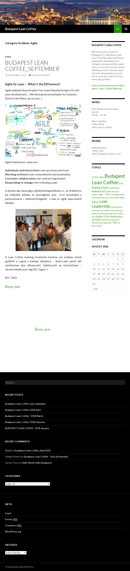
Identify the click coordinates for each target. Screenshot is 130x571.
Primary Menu (126, 29)
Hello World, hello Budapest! (37, 462)
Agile (8, 56)
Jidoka (108, 191)
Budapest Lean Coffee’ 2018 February (25, 422)
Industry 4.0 (98, 191)
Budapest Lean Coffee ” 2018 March (24, 415)
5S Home (95, 177)
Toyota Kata (107, 223)
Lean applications (117, 194)
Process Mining (116, 210)
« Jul (95, 288)
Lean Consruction (111, 197)
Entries (11, 519)
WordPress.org (13, 531)
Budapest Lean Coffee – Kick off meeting (46, 456)
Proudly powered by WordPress (19, 567)
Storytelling (97, 223)
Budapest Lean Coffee (20, 29)
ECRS (121, 183)
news (101, 210)
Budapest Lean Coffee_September (32, 65)
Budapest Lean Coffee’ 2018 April (23, 409)
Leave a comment (40, 75)
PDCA (106, 210)
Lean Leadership (101, 204)
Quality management (111, 220)
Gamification (114, 188)
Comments (13, 525)
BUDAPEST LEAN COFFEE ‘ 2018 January (27, 428)
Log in (8, 513)
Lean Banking (98, 197)
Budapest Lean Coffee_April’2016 (33, 450)
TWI (114, 222)
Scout (8, 450)
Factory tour (100, 187)
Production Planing (99, 213)
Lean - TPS (103, 194)
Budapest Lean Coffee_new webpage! (25, 403)
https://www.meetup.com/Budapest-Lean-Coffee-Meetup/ (108, 87)
